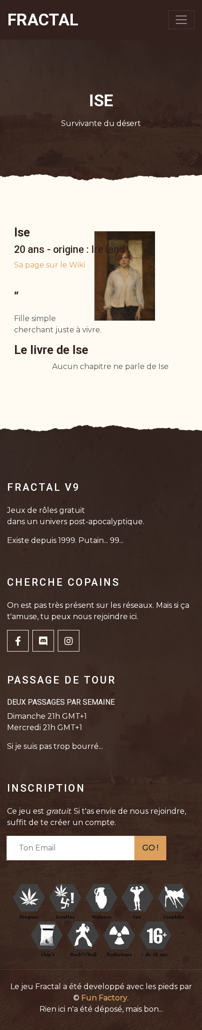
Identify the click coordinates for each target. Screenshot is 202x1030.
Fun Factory (104, 997)
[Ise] (124, 275)
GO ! (150, 847)
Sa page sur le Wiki (49, 264)
